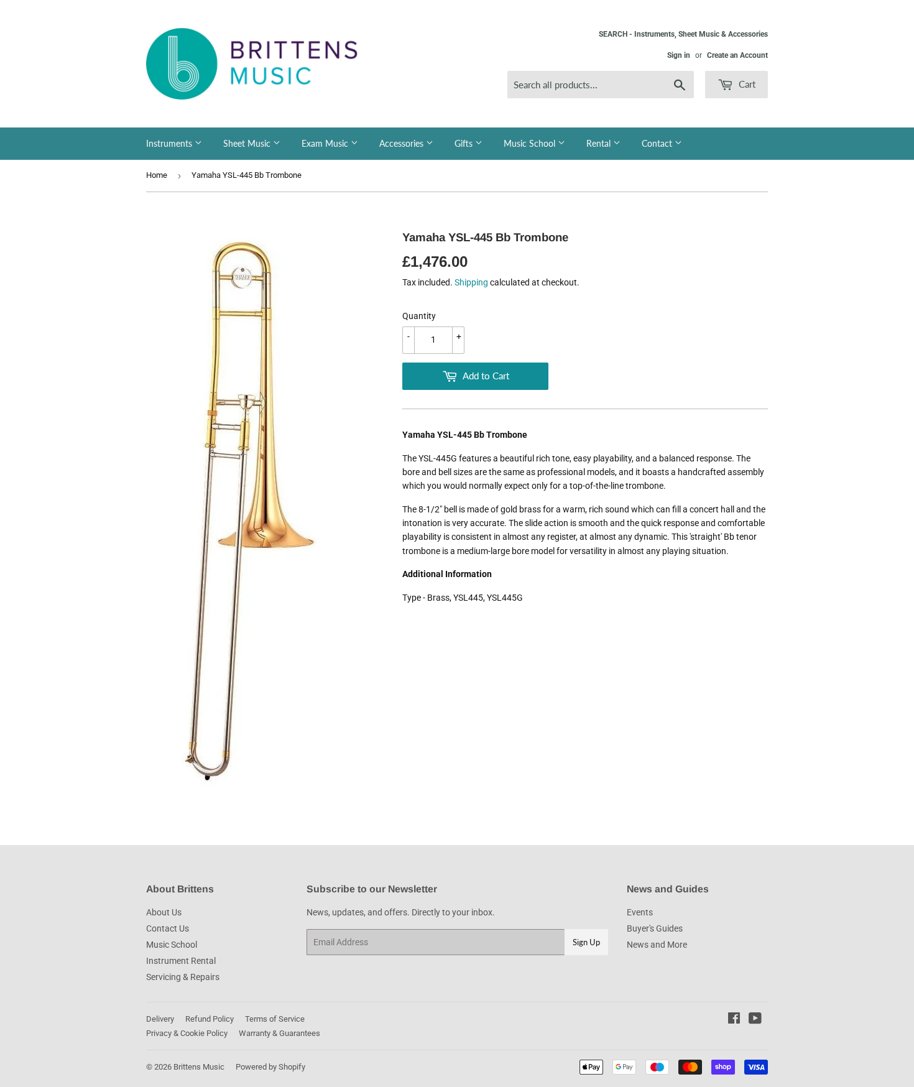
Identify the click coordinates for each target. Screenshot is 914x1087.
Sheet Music (248, 143)
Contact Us (167, 928)
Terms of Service (275, 1019)
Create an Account (737, 55)
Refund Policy (209, 1019)
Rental (599, 143)
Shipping (471, 282)
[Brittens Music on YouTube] (755, 1020)
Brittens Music (198, 1066)
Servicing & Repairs (182, 977)
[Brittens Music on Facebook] (734, 1020)
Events (640, 912)
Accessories (402, 143)
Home (156, 175)
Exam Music (326, 143)
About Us (164, 912)
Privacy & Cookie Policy (187, 1033)
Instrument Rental (181, 961)
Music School (531, 143)
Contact (658, 143)
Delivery (160, 1019)
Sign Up (586, 942)
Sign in (678, 55)
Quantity (419, 316)
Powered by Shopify (270, 1066)
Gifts (465, 143)
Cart (745, 84)
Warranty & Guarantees (279, 1033)
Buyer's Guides (655, 928)
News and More (657, 945)
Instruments (170, 143)
